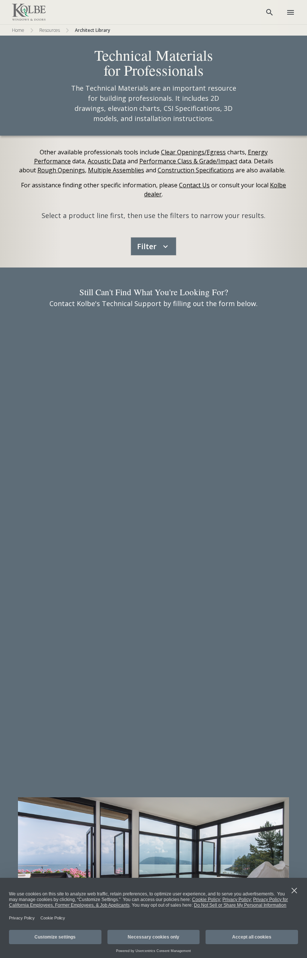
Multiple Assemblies (116, 170)
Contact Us (194, 185)
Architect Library (92, 30)
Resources (49, 30)
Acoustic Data (107, 161)
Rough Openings (61, 170)
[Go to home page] (29, 12)
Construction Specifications (196, 170)
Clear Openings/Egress (193, 152)
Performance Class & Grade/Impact (188, 161)
